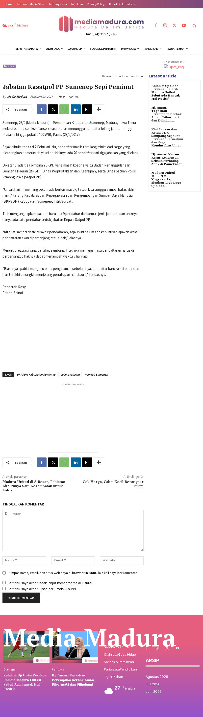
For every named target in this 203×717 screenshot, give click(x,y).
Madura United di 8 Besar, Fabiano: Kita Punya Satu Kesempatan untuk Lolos (33, 486)
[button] (194, 26)
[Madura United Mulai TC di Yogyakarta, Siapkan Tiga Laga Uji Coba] (192, 177)
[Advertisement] (73, 331)
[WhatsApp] (64, 109)
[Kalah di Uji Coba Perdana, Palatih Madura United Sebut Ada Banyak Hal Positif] (192, 90)
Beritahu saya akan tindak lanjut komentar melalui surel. (50, 583)
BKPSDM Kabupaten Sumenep (36, 374)
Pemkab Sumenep (96, 374)
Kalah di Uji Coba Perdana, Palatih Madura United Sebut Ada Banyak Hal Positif (165, 92)
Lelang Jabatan (70, 374)
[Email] (87, 109)
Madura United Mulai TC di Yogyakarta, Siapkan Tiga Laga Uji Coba (166, 179)
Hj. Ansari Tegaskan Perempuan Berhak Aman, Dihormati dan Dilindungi (166, 114)
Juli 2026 (153, 684)
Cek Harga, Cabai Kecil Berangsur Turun (113, 484)
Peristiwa (9, 66)
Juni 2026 (154, 691)
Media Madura (17, 97)
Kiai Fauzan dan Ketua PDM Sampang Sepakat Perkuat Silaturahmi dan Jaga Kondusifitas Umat (167, 138)
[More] (99, 109)
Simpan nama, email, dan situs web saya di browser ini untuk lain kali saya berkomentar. (73, 573)
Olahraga (9, 669)
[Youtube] (183, 25)
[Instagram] (165, 25)
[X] (174, 25)
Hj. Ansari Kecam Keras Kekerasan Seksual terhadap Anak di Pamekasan (166, 159)
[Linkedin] (76, 109)
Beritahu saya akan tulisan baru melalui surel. (42, 589)
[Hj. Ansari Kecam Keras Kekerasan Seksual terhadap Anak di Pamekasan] (192, 159)
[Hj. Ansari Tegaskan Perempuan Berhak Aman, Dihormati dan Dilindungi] (192, 112)
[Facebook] (156, 25)
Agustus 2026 (157, 676)
